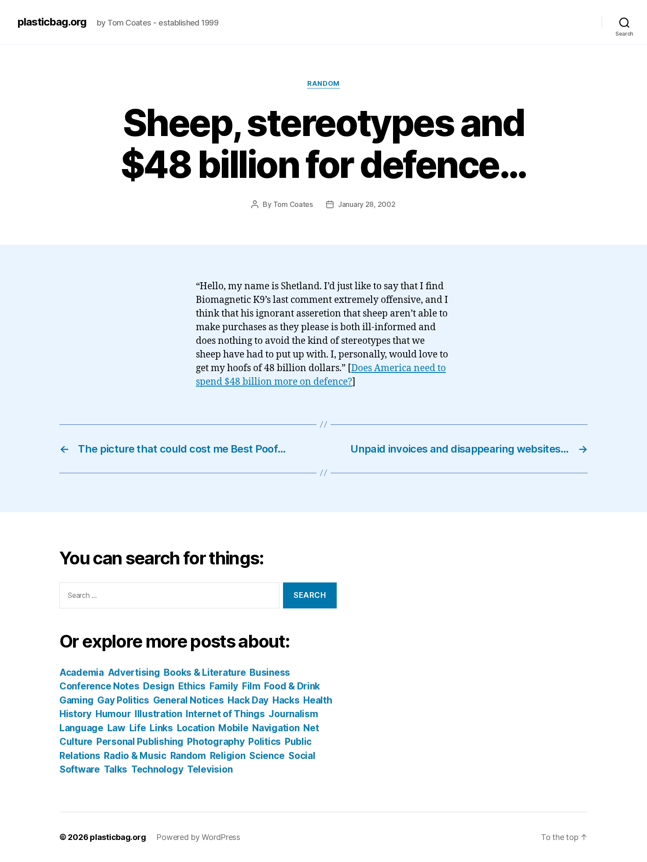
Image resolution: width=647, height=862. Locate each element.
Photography (215, 741)
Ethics (192, 686)
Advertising (134, 672)
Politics (264, 741)
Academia (81, 672)
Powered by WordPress (198, 837)
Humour (113, 713)
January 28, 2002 (367, 204)
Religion (228, 755)
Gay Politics (123, 700)
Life (137, 727)
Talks (116, 769)
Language (81, 727)
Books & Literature (205, 672)
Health (317, 700)
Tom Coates (293, 204)
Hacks (286, 700)
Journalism (293, 713)
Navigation (275, 727)
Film (251, 686)
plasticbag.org (52, 22)
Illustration (158, 713)
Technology (157, 769)
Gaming (76, 700)
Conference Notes (99, 686)
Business (270, 672)
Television (209, 769)
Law (116, 727)
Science (266, 755)
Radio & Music (135, 755)
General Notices (188, 700)
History (75, 713)
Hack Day (248, 700)
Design (158, 686)
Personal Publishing (140, 741)
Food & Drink (292, 686)
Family (224, 686)
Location (196, 727)
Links (161, 727)
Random (323, 84)
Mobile (233, 727)
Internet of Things (225, 713)
